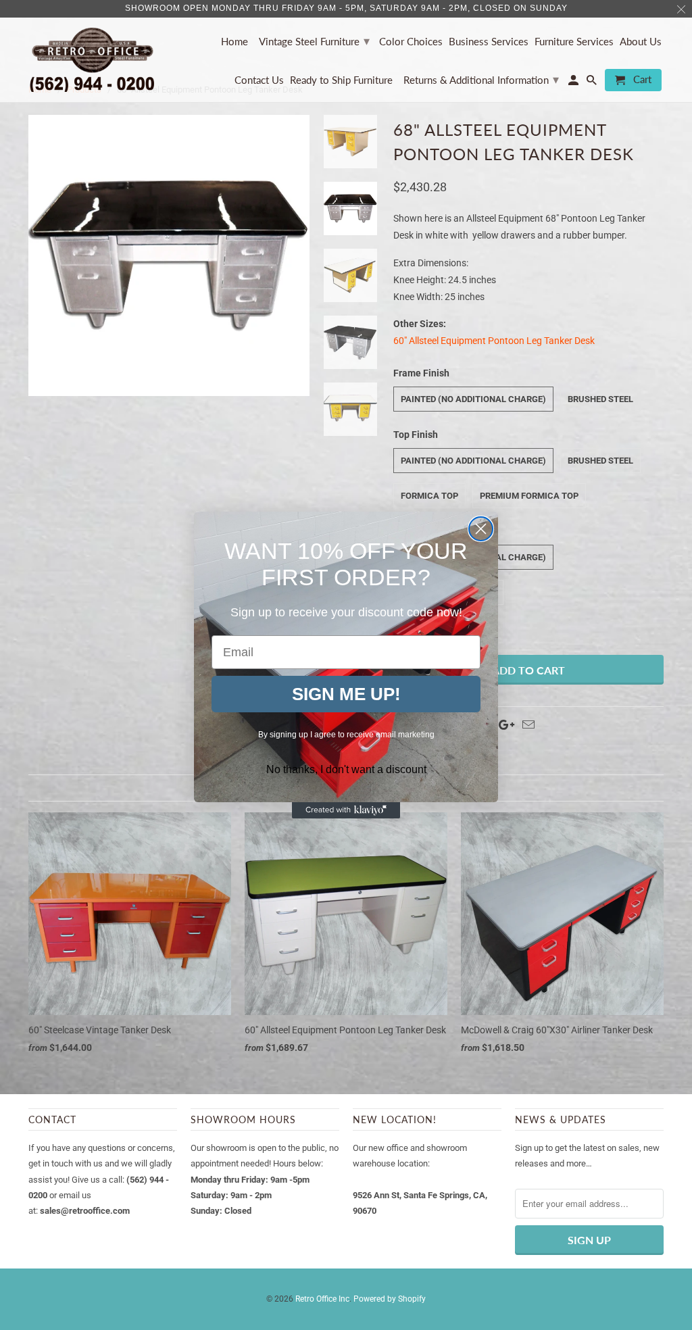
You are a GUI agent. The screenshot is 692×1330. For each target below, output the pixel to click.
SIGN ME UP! (346, 694)
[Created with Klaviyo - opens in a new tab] (346, 810)
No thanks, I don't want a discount (346, 769)
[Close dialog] (481, 529)
